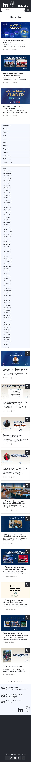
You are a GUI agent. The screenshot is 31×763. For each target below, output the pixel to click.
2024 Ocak (6, 246)
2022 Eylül (6, 285)
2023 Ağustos (7, 258)
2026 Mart (6, 183)
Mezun (5, 135)
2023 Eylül (6, 256)
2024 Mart (6, 241)
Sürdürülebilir (7, 155)
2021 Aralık (7, 307)
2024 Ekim (6, 224)
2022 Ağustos (7, 288)
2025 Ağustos (7, 200)
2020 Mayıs (6, 344)
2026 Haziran (7, 175)
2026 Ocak (6, 188)
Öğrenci (5, 132)
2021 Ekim (6, 312)
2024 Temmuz (7, 232)
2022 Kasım (7, 280)
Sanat (4, 142)
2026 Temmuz (7, 173)
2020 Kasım (7, 339)
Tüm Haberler (7, 125)
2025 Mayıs (7, 207)
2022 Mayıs (7, 295)
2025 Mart (6, 212)
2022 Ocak (6, 305)
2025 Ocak (6, 217)
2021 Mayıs (7, 325)
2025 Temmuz (7, 202)
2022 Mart (6, 300)
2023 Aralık (7, 249)
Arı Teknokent (7, 159)
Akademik (6, 129)
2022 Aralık (7, 278)
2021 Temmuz (7, 320)
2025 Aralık (7, 190)
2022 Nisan (7, 298)
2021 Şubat (6, 332)
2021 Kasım (7, 310)
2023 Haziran (7, 263)
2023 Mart (6, 271)
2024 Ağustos (7, 229)
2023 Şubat (6, 273)
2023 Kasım (7, 251)
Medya (5, 139)
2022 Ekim (6, 283)
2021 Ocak (6, 334)
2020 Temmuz (7, 342)
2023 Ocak (6, 276)
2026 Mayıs (7, 178)
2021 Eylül (6, 315)
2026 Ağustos (7, 170)
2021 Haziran (7, 322)
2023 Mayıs (7, 266)
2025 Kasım (7, 192)
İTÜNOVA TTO (7, 162)
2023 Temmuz (7, 261)
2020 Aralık (7, 337)
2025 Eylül (6, 197)
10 (21, 681)
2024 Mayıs (7, 236)
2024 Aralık (7, 219)
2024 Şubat (7, 244)
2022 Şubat (6, 303)
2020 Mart (6, 347)
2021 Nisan (7, 327)
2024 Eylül (6, 227)
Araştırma (6, 149)
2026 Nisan (7, 180)
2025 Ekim (6, 195)
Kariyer (5, 145)
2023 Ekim (6, 254)
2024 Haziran (7, 234)
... (22, 681)
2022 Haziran (7, 293)
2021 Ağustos (7, 317)
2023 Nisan (6, 268)
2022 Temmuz (7, 290)
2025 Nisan (7, 210)
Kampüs (5, 152)
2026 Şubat (7, 185)
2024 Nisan (7, 239)
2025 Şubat (7, 214)
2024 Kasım (7, 222)
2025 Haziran (7, 205)
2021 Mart (6, 329)
